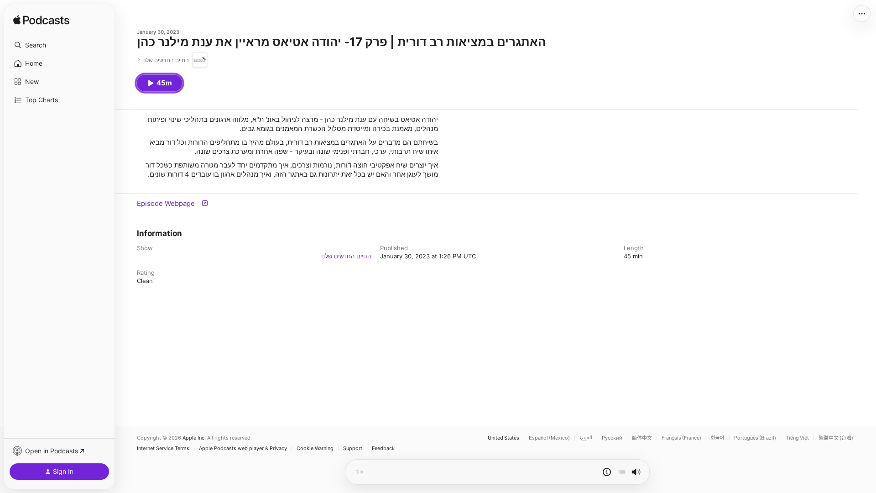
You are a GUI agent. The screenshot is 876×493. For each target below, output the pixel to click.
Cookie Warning (315, 448)
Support (352, 448)
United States (503, 438)
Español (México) (549, 438)
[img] (41, 20)
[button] (59, 45)
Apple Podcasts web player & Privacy (243, 448)
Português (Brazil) (755, 438)
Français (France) (681, 438)
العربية (585, 438)
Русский (612, 438)
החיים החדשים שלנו (346, 256)
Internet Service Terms (163, 448)
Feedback (383, 448)
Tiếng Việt (797, 438)
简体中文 (642, 438)
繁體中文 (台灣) (836, 438)
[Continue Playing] (621, 472)
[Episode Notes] (606, 472)
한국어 (718, 438)
